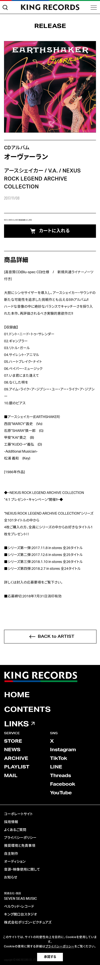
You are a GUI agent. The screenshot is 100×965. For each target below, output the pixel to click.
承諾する (50, 957)
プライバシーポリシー (20, 838)
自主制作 (11, 853)
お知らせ (10, 877)
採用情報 (11, 822)
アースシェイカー (24, 171)
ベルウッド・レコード (19, 906)
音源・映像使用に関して (22, 869)
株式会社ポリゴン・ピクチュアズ (28, 922)
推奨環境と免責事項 (19, 845)
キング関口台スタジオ (20, 914)
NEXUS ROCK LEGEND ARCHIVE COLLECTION (42, 178)
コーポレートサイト (18, 814)
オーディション (15, 861)
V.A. (53, 171)
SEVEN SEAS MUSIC (20, 898)
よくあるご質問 (15, 830)
